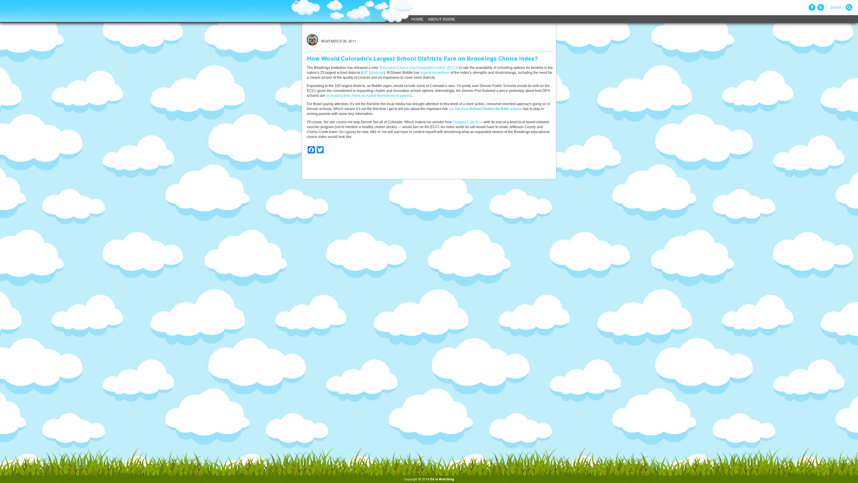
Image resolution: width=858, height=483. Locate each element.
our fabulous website (485, 109)
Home (417, 19)
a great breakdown (435, 72)
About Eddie (441, 19)
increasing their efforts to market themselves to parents (369, 95)
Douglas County (465, 122)
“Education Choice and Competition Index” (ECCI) (418, 68)
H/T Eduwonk (373, 72)
